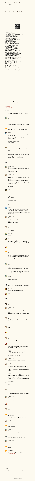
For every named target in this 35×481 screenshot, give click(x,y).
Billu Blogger (10, 450)
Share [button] (6, 106)
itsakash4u (9, 233)
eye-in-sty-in (9, 246)
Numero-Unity (14, 3)
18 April (12, 446)
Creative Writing (9, 107)
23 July (12, 429)
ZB (8, 189)
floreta (9, 284)
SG (8, 207)
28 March (13, 440)
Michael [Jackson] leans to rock (14, 11)
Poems (15, 107)
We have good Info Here (11, 453)
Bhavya (9, 251)
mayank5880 (10, 128)
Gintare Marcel (20, 478)
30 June (13, 381)
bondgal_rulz (10, 381)
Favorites (12, 107)
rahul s (9, 132)
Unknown (9, 446)
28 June (13, 128)
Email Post (8, 106)
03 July (13, 420)
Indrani (9, 403)
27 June (13, 117)
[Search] (29, 2)
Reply (8, 115)
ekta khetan (9, 117)
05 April (13, 450)
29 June (10, 238)
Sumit (9, 288)
